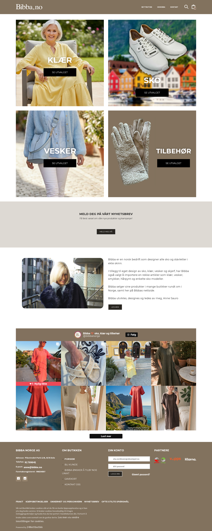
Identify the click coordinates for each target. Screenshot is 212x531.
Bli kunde (71, 464)
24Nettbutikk (35, 527)
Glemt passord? (141, 474)
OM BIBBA (161, 7)
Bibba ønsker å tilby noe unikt (79, 472)
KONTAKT (174, 7)
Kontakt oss (72, 484)
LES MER (115, 307)
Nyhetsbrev (91, 501)
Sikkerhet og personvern (66, 501)
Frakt (19, 501)
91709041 (30, 462)
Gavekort (71, 478)
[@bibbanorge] (78, 335)
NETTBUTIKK (146, 7)
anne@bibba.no (33, 467)
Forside (70, 459)
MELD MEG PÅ (106, 232)
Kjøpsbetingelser (37, 501)
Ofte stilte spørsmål (115, 501)
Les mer (62, 517)
